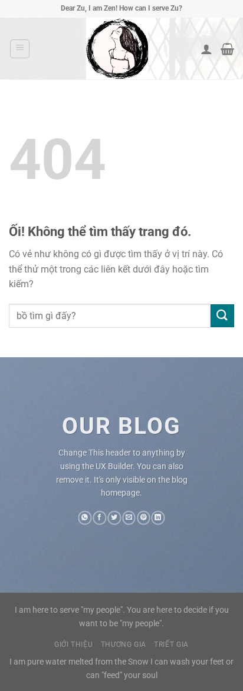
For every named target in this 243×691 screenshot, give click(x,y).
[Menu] (19, 48)
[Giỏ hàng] (227, 49)
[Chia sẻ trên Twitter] (114, 518)
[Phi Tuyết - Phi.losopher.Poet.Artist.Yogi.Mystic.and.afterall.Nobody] (117, 48)
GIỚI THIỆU (73, 644)
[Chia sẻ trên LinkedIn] (158, 518)
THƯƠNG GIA (123, 644)
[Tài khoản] (206, 49)
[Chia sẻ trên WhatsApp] (85, 518)
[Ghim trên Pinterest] (143, 518)
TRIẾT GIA (171, 644)
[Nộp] (222, 315)
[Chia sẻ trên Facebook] (99, 518)
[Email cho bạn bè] (129, 518)
